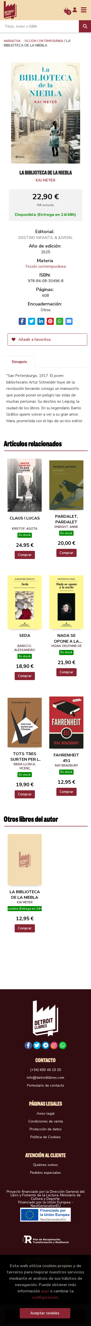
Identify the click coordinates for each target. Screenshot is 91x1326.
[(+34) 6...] (62, 1045)
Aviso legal (46, 1113)
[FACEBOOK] (28, 1045)
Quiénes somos (45, 1164)
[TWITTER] (37, 1045)
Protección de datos (46, 1129)
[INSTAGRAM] (54, 1045)
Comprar (25, 554)
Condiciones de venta (45, 1121)
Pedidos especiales (45, 1172)
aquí (45, 1291)
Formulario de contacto (45, 1085)
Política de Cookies (45, 1137)
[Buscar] (85, 26)
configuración (45, 1297)
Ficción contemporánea (44, 40)
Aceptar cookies (44, 1313)
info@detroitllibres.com (45, 1077)
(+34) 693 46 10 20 (45, 1069)
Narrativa (12, 40)
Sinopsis (19, 361)
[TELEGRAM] (45, 1045)
